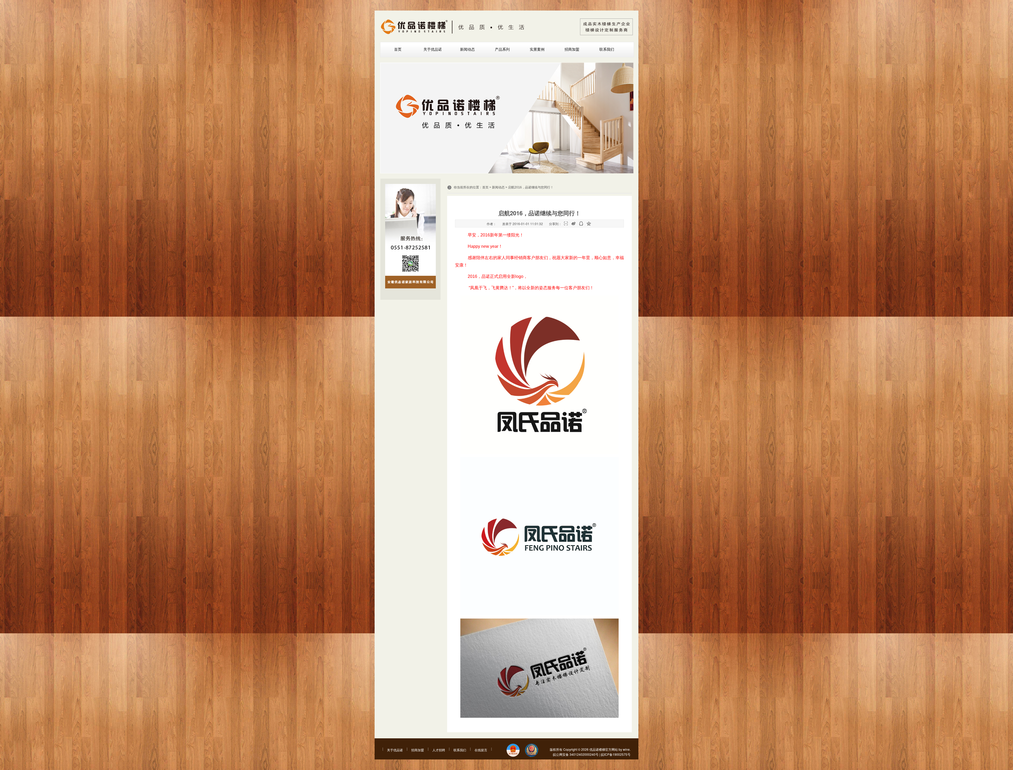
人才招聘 (438, 750)
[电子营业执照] (513, 751)
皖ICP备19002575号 (615, 754)
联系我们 (606, 49)
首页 (398, 49)
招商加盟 (572, 49)
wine (626, 749)
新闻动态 (467, 49)
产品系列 (502, 49)
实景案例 (537, 49)
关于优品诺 (432, 49)
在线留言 (481, 750)
